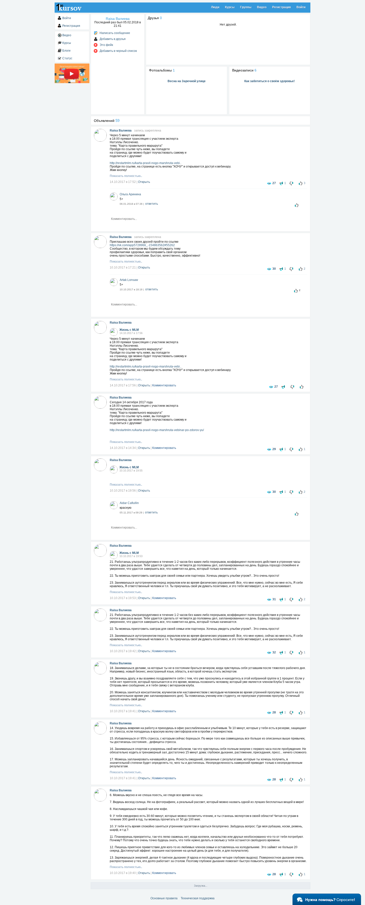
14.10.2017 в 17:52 (123, 182)
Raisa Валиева (121, 130)
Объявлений (106, 121)
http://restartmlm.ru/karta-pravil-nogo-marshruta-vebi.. (145, 163)
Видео (261, 7)
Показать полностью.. (126, 176)
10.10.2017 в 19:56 (123, 490)
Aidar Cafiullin (129, 503)
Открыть (144, 182)
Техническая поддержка (198, 898)
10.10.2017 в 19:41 (123, 711)
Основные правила (164, 898)
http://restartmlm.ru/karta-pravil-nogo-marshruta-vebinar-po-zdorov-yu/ (157, 430)
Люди (215, 7)
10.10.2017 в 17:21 (123, 267)
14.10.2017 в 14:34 (123, 448)
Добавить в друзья (113, 39)
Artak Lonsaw (129, 280)
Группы (245, 7)
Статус (67, 58)
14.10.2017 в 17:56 (123, 385)
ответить (151, 203)
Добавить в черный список (118, 51)
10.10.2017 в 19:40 (123, 873)
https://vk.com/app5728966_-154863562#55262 (142, 245)
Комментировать (164, 385)
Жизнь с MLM (129, 330)
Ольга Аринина (130, 194)
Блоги (66, 50)
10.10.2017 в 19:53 (123, 598)
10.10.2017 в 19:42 (123, 651)
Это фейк (106, 45)
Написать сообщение (115, 33)
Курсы (229, 7)
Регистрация (281, 7)
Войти (300, 7)
